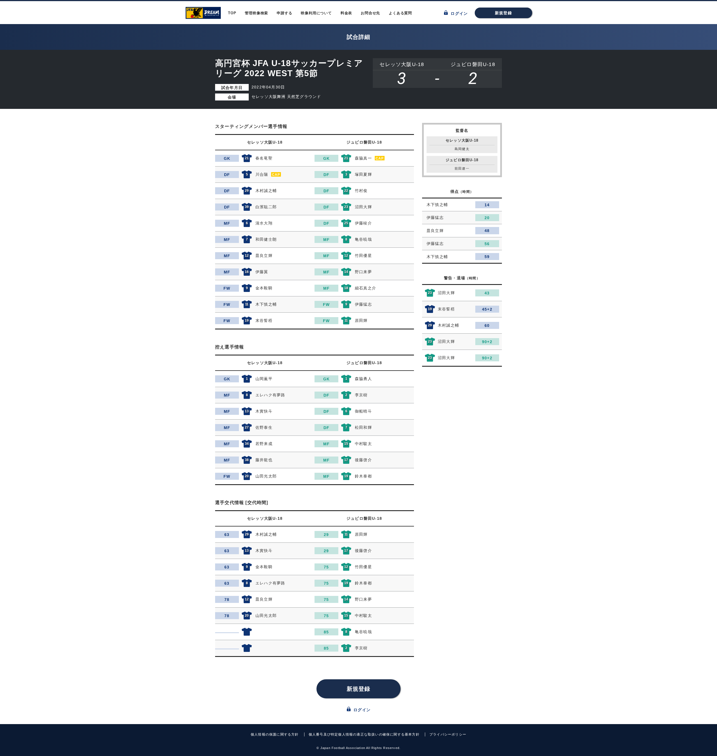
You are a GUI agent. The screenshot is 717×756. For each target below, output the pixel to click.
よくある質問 (400, 13)
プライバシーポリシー (447, 734)
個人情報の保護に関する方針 (275, 734)
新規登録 (503, 13)
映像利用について (316, 13)
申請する (284, 13)
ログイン (458, 13)
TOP (232, 13)
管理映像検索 (256, 13)
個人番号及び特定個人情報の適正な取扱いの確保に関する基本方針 (364, 734)
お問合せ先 (370, 13)
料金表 (346, 13)
